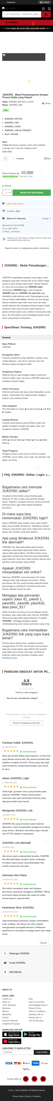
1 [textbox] (6, 192)
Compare (20, 158)
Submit (43, 943)
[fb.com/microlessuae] (34, 1079)
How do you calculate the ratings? (22, 698)
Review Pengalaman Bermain (26, 723)
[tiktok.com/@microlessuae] (43, 1079)
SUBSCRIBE (42, 1052)
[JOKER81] (9, 8)
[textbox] (44, 2)
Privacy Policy (18, 1096)
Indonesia (11, 2)
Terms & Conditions (33, 1096)
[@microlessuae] (26, 1079)
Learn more (7, 151)
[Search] (46, 14)
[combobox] (44, 2)
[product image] (24, 57)
